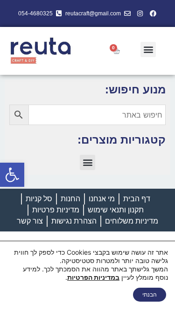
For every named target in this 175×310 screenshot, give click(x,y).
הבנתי (149, 294)
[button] (12, 175)
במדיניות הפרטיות (93, 277)
